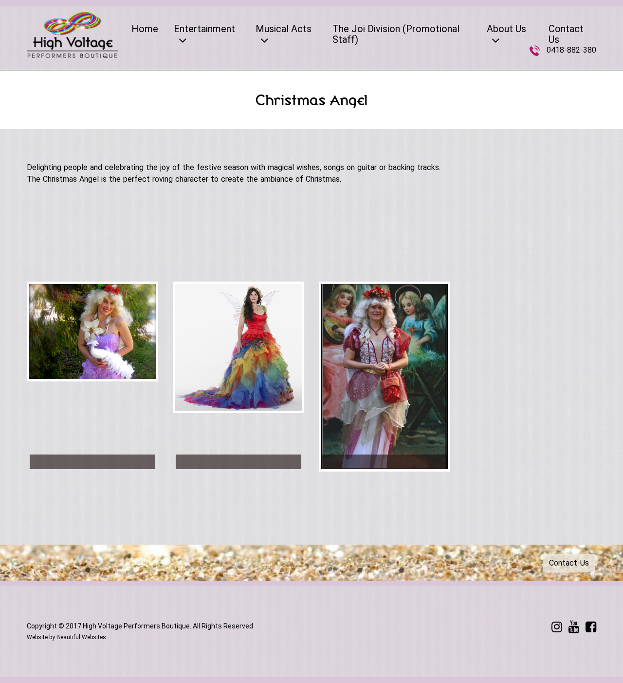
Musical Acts (284, 29)
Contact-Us (569, 563)
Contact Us (566, 34)
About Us (506, 29)
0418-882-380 (571, 50)
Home (144, 29)
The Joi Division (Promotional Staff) (395, 34)
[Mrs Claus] (92, 462)
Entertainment (204, 29)
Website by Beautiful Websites (66, 637)
